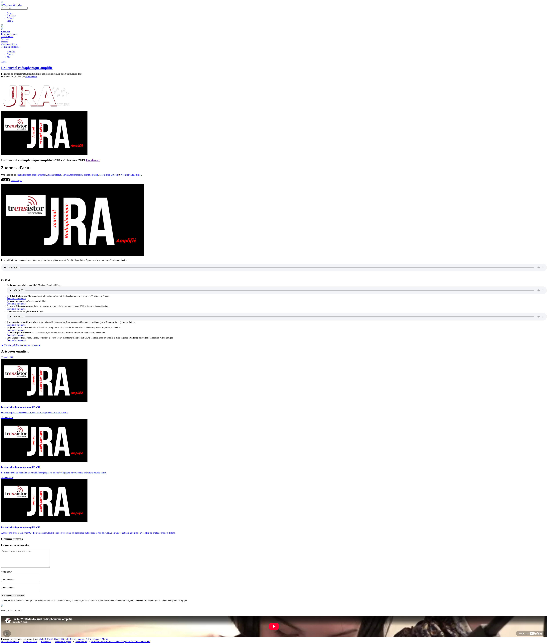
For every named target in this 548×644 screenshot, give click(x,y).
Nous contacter (30, 641)
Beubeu (114, 175)
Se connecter (81, 641)
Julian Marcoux (54, 175)
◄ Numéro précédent (11, 345)
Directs (10, 54)
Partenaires (46, 641)
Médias (4, 41)
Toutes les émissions (10, 47)
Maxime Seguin (91, 175)
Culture (10, 18)
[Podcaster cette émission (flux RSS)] (2, 606)
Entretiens (5, 31)
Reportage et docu (9, 34)
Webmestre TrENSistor (130, 175)
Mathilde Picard (24, 175)
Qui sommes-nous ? (10, 641)
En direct (93, 160)
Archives (11, 51)
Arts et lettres (7, 36)
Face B (10, 21)
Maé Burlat (104, 175)
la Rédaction (31, 76)
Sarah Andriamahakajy (73, 175)
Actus (9, 13)
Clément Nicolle (61, 639)
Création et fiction (9, 44)
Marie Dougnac (39, 175)
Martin (105, 639)
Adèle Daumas (92, 639)
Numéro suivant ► (32, 345)
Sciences (5, 39)
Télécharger (16, 180)
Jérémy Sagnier (77, 639)
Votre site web (7, 587)
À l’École (11, 15)
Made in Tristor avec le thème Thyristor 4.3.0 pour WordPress (120, 641)
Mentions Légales (63, 641)
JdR (8, 57)
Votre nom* (6, 572)
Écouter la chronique (16, 298)
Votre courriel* (8, 579)
